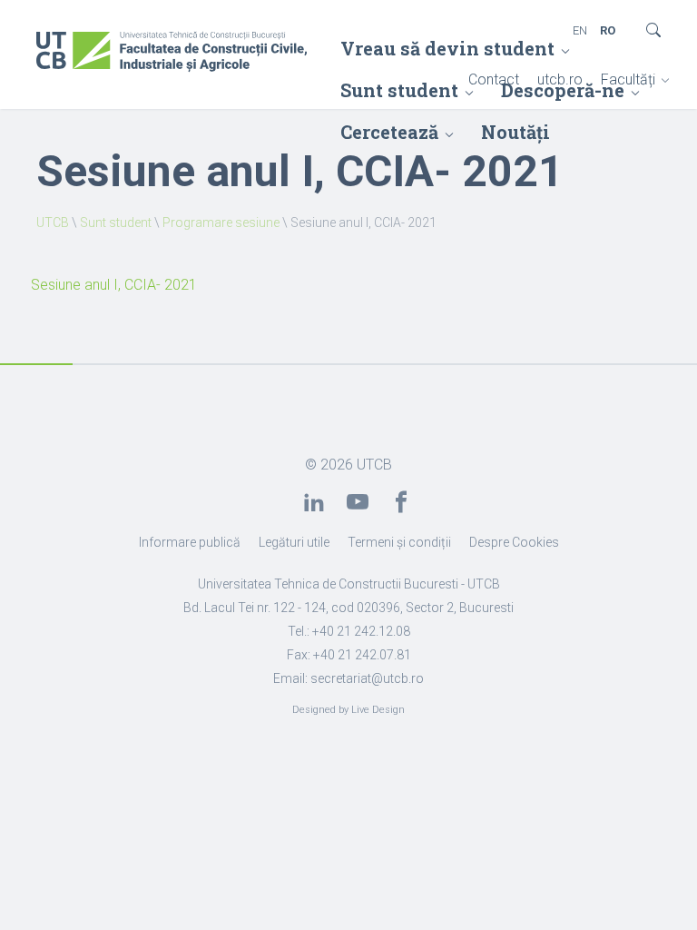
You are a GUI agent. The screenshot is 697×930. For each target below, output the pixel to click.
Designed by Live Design (348, 710)
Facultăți (628, 79)
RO (607, 30)
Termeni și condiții (399, 542)
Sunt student (116, 222)
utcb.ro (560, 79)
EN (580, 30)
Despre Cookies (514, 542)
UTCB (52, 222)
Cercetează (389, 131)
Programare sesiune (221, 222)
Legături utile (294, 542)
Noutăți (515, 131)
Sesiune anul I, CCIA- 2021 (114, 284)
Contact (493, 79)
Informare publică (190, 542)
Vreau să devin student (447, 48)
